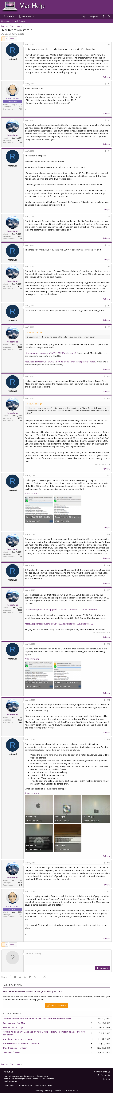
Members (26, 16)
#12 (108, 475)
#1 (109, 44)
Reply (107, 77)
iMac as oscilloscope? (14, 1027)
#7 (109, 266)
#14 (108, 565)
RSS (108, 1079)
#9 (109, 327)
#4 (109, 151)
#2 (109, 84)
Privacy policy (40, 1085)
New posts (5, 21)
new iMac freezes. (12, 1052)
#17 (108, 700)
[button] (33, 16)
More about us (11, 1085)
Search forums (18, 21)
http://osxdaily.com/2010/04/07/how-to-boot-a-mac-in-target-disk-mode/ (60, 361)
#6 (109, 245)
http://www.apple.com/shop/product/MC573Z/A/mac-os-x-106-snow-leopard (62, 609)
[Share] (105, 44)
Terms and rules (26, 1085)
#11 (108, 398)
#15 (108, 590)
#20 (108, 891)
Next (12, 38)
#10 (108, 376)
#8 (109, 306)
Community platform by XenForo (56, 1091)
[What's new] (103, 16)
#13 (108, 534)
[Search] (109, 16)
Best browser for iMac (14, 1023)
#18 (108, 739)
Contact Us (105, 1075)
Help (50, 1085)
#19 (108, 863)
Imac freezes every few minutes (19, 1039)
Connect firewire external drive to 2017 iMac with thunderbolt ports (37, 1018)
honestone (12, 135)
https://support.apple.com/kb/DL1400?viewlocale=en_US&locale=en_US (59, 623)
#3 (109, 120)
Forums (10, 16)
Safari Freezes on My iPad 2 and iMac (21, 1043)
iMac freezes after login (15, 1047)
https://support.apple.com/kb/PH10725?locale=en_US (50, 353)
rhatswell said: (33, 332)
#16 (108, 644)
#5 (109, 216)
